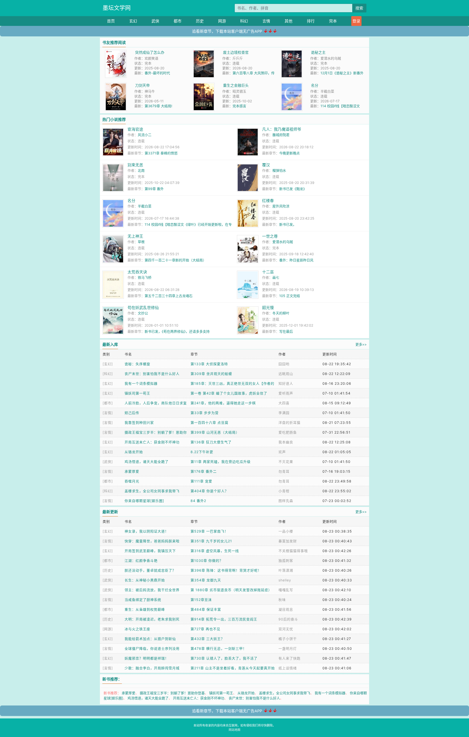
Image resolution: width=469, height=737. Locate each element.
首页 (111, 21)
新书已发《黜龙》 (293, 189)
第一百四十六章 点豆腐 (209, 422)
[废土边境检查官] (203, 52)
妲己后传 (132, 413)
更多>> (361, 344)
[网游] (108, 629)
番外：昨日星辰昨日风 (296, 260)
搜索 (359, 8)
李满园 (283, 413)
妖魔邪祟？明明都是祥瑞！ (147, 658)
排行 (311, 21)
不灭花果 (285, 461)
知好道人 (285, 383)
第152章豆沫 (201, 600)
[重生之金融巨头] (203, 85)
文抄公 (143, 313)
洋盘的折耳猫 (289, 422)
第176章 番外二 (204, 471)
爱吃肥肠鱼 (287, 432)
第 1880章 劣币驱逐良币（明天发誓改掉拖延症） (231, 590)
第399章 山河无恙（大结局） (215, 432)
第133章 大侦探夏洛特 (209, 364)
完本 (333, 21)
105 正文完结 (289, 296)
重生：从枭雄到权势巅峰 (145, 609)
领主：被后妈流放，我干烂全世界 (152, 590)
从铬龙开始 (134, 452)
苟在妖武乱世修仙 (143, 307)
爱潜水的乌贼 (282, 242)
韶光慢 (268, 307)
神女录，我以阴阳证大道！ (147, 531)
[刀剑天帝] (116, 85)
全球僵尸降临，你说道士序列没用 (152, 648)
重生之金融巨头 (236, 85)
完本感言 (239, 106)
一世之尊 (270, 236)
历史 (200, 21)
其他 (288, 21)
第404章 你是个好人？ (209, 491)
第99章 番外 (154, 189)
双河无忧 (285, 629)
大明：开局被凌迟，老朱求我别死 (152, 619)
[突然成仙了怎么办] (116, 52)
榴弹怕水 (279, 170)
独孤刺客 (285, 560)
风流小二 (144, 135)
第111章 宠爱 (201, 481)
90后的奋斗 (288, 619)
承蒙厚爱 (132, 471)
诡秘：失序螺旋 (137, 364)
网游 (222, 21)
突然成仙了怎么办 (149, 52)
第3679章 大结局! (158, 106)
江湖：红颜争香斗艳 (141, 560)
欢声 (282, 452)
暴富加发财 (287, 541)
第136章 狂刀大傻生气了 (211, 442)
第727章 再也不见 (205, 629)
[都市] (108, 403)
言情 (266, 21)
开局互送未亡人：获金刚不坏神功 (152, 442)
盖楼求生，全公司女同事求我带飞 (152, 491)
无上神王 (135, 236)
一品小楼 (285, 531)
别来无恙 (135, 164)
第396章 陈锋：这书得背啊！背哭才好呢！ (226, 570)
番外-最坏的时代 (157, 73)
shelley (284, 580)
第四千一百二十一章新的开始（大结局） (175, 260)
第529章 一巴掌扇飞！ (209, 531)
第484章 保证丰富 (206, 609)
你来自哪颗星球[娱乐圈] (144, 501)
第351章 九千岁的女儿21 (211, 541)
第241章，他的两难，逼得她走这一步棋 (223, 403)
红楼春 (268, 200)
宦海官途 (135, 129)
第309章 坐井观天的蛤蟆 (211, 374)
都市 (177, 21)
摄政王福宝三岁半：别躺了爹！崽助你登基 (172, 693)
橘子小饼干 (287, 639)
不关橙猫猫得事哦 (293, 551)
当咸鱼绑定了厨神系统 (143, 600)
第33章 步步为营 (205, 413)
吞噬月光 (132, 481)
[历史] (108, 570)
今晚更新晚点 (289, 153)
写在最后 (286, 331)
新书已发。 (287, 224)
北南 (141, 170)
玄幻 (133, 21)
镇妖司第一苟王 (137, 393)
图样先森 (285, 501)
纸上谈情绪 (287, 668)
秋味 (282, 600)
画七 (275, 277)
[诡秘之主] (291, 52)
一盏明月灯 (287, 648)
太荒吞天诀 (137, 271)
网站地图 (234, 730)
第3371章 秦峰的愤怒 (161, 153)
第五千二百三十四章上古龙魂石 (168, 296)
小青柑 (283, 491)
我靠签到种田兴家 (139, 422)
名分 (314, 85)
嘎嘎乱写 (285, 590)
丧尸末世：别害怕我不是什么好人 (152, 374)
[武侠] (108, 461)
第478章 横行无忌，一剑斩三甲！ (218, 648)
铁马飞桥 (144, 277)
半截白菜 (144, 206)
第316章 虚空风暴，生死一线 (215, 551)
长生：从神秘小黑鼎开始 (145, 580)
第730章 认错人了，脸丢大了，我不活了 (224, 658)
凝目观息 (285, 609)
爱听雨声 (285, 393)
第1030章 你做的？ (207, 560)
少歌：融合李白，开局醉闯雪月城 (152, 668)
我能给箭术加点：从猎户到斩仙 (150, 639)
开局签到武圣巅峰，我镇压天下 (150, 551)
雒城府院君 (280, 135)
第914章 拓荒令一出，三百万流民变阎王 (224, 619)
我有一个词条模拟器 (141, 383)
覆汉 (266, 164)
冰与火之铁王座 (137, 629)
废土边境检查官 (236, 52)
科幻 (244, 21)
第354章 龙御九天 (206, 580)
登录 (356, 21)
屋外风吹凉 (280, 206)
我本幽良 (285, 442)
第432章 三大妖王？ (207, 639)
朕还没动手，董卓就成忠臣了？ (150, 570)
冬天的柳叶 (280, 313)
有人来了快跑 (289, 658)
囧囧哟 (283, 364)
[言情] (108, 413)
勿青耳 (283, 471)
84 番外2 (198, 501)
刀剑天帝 (142, 85)
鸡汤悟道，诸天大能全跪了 (147, 461)
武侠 (155, 21)
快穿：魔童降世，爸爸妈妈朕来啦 (152, 541)
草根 (141, 242)
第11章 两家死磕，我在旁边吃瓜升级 (221, 461)
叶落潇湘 (285, 570)
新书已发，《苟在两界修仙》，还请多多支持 (177, 331)
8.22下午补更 (202, 452)
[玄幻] (108, 364)
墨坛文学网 (117, 7)
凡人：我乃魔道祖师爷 (281, 129)
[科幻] (108, 374)
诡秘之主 (318, 52)
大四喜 (283, 403)
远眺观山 (285, 374)
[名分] (291, 85)
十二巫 (268, 271)
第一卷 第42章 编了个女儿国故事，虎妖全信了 (229, 393)
